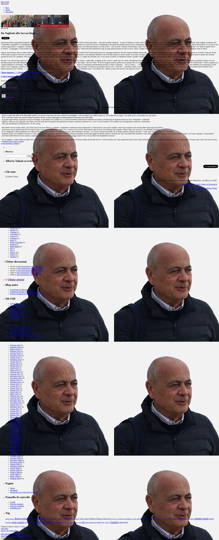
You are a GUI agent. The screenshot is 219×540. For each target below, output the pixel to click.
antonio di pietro (9, 519)
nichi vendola (18, 522)
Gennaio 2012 (15, 399)
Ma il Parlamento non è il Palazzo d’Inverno (26, 336)
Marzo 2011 (14, 417)
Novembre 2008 (16, 462)
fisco (115, 519)
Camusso (13, 232)
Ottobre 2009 (15, 442)
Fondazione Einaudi (17, 306)
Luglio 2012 (14, 386)
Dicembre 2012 (15, 376)
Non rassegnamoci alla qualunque (30, 266)
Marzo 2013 (14, 370)
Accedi (12, 502)
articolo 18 (14, 228)
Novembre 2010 (16, 423)
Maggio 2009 (15, 450)
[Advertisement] (22, 205)
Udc (103, 522)
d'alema (85, 519)
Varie (51, 81)
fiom (112, 519)
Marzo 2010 (14, 433)
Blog (7, 8)
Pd (11, 249)
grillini (152, 519)
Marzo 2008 (14, 476)
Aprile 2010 (14, 431)
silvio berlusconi (91, 522)
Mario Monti (14, 247)
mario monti (178, 519)
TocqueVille (14, 318)
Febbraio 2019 (15, 345)
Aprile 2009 (14, 452)
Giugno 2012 (15, 388)
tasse (99, 522)
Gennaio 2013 (15, 374)
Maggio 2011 (15, 415)
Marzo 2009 (14, 454)
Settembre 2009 (15, 444)
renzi (71, 522)
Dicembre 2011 (15, 401)
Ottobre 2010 (15, 425)
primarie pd (64, 522)
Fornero (13, 244)
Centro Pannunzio (16, 303)
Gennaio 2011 (15, 421)
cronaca (13, 236)
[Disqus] (109, 111)
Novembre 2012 (16, 378)
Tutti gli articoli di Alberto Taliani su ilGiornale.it (199, 184)
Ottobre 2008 (15, 464)
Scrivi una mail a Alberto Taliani (205, 188)
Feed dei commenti (17, 506)
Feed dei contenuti (16, 504)
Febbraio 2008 (15, 479)
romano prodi (77, 522)
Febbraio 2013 (15, 372)
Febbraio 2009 (15, 456)
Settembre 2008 (15, 466)
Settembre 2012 (15, 382)
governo (134, 519)
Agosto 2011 (14, 409)
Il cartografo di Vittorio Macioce (21, 290)
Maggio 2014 (15, 349)
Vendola (13, 257)
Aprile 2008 (14, 474)
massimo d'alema (188, 519)
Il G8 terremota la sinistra (10, 143)
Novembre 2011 (16, 403)
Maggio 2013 (15, 366)
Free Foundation (16, 308)
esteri (12, 240)
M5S (170, 519)
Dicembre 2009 (15, 438)
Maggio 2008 (15, 472)
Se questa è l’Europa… (18, 332)
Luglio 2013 (14, 362)
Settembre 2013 (15, 360)
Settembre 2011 (15, 407)
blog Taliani (52, 519)
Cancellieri (14, 234)
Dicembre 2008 (15, 460)
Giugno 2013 (15, 364)
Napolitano (8, 522)
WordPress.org (15, 508)
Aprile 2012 (14, 392)
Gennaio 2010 (15, 435)
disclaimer (4, 529)
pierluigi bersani (53, 522)
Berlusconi (32, 518)
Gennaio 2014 (15, 353)
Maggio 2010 (15, 429)
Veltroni (107, 522)
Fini (108, 519)
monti (211, 519)
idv (160, 519)
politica (12, 253)
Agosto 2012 (14, 384)
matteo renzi (202, 518)
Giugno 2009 (15, 448)
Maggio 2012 (15, 390)
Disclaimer (9, 12)
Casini (66, 518)
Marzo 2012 (14, 394)
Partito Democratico (31, 522)
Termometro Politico (17, 316)
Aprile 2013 (14, 368)
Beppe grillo (21, 518)
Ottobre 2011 (15, 405)
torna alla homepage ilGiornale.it (12, 534)
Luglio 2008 (14, 468)
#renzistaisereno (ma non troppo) (22, 334)
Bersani (13, 230)
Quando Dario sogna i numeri (13, 141)
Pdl (11, 251)
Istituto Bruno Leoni (17, 312)
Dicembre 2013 (15, 356)
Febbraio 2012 (15, 397)
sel (83, 522)
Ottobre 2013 (15, 358)
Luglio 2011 (14, 411)
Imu (163, 519)
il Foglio (13, 310)
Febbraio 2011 (15, 419)
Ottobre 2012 (15, 380)
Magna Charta (15, 314)
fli (117, 519)
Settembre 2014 (15, 347)
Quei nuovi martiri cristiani (19, 330)
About (7, 10)
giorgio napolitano (125, 519)
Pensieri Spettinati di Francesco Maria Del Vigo (27, 294)
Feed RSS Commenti (22, 536)
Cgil (81, 519)
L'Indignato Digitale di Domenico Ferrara (25, 292)
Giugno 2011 (15, 413)
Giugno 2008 (15, 470)
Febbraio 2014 (15, 351)
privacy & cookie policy (9, 531)
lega (166, 519)
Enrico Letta (101, 519)
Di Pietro (92, 519)
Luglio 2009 (14, 446)
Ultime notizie (16, 279)
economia (13, 238)
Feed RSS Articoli (7, 536)
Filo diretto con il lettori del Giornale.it (24, 492)
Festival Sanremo (16, 242)
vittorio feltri (123, 522)
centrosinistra (74, 519)
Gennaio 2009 (15, 458)
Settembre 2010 (15, 427)
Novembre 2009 (16, 440)
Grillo (156, 519)
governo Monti (143, 519)
